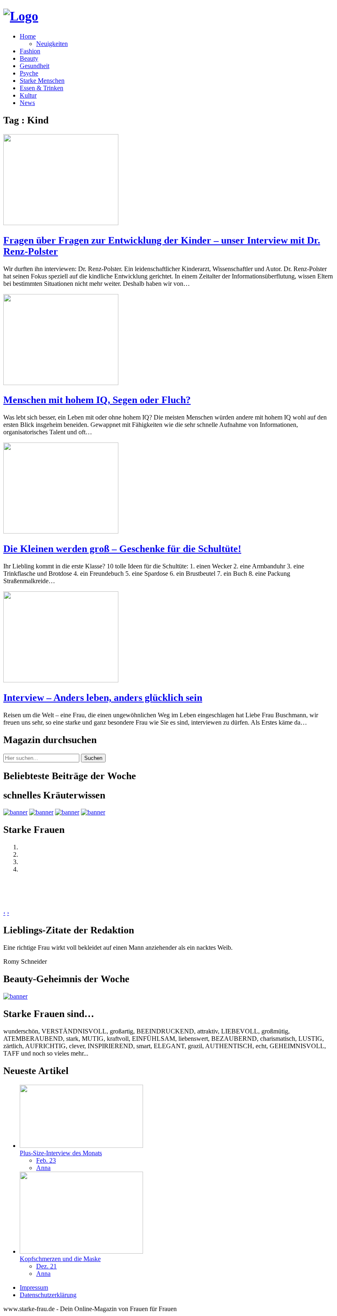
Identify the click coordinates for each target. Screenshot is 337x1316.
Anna (43, 1167)
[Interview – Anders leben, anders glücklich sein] (60, 680)
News (27, 102)
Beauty (29, 58)
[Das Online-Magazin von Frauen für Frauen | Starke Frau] (20, 16)
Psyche (29, 73)
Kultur (28, 95)
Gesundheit (34, 65)
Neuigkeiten (52, 43)
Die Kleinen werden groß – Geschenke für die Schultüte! (122, 548)
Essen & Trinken (41, 87)
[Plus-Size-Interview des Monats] (81, 1145)
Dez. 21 (46, 1266)
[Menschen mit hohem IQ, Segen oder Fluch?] (60, 382)
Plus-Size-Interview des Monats (61, 1153)
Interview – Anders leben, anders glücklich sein (102, 697)
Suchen (93, 758)
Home (28, 36)
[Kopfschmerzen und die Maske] (81, 1251)
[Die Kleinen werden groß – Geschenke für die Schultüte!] (60, 531)
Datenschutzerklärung (48, 1294)
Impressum (34, 1287)
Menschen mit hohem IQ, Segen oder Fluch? (97, 400)
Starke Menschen (42, 80)
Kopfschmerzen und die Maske (60, 1258)
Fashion (30, 51)
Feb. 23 (46, 1160)
